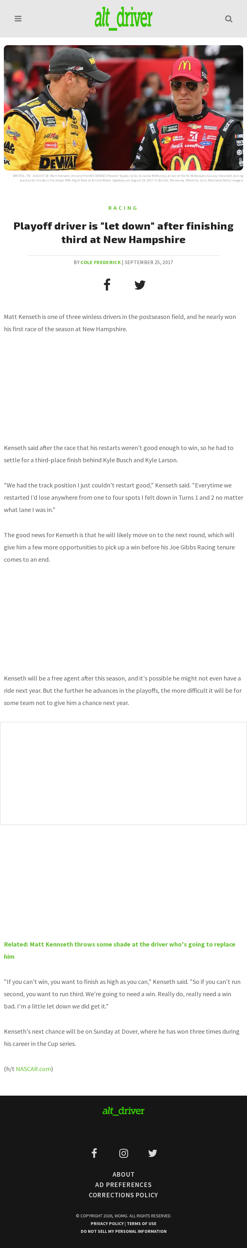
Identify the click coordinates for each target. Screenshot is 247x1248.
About (124, 1174)
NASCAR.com (33, 1069)
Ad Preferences (123, 1184)
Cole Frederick (100, 262)
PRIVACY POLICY (108, 1223)
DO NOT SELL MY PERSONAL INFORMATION (124, 1231)
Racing (123, 208)
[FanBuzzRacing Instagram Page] (124, 1153)
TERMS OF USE (141, 1223)
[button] (18, 19)
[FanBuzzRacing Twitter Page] (152, 1153)
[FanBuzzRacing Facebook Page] (95, 1153)
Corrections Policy (123, 1195)
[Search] (228, 19)
